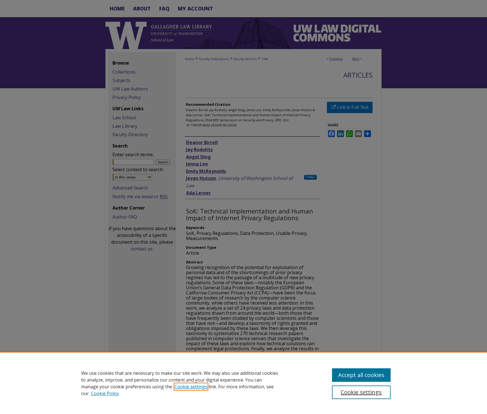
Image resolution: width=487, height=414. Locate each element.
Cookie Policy (105, 393)
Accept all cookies (361, 375)
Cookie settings (190, 387)
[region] (243, 383)
